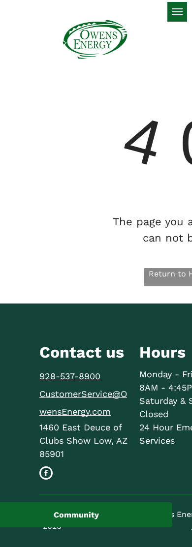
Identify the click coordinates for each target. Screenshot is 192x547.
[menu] (177, 12)
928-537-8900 (69, 376)
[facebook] (46, 474)
